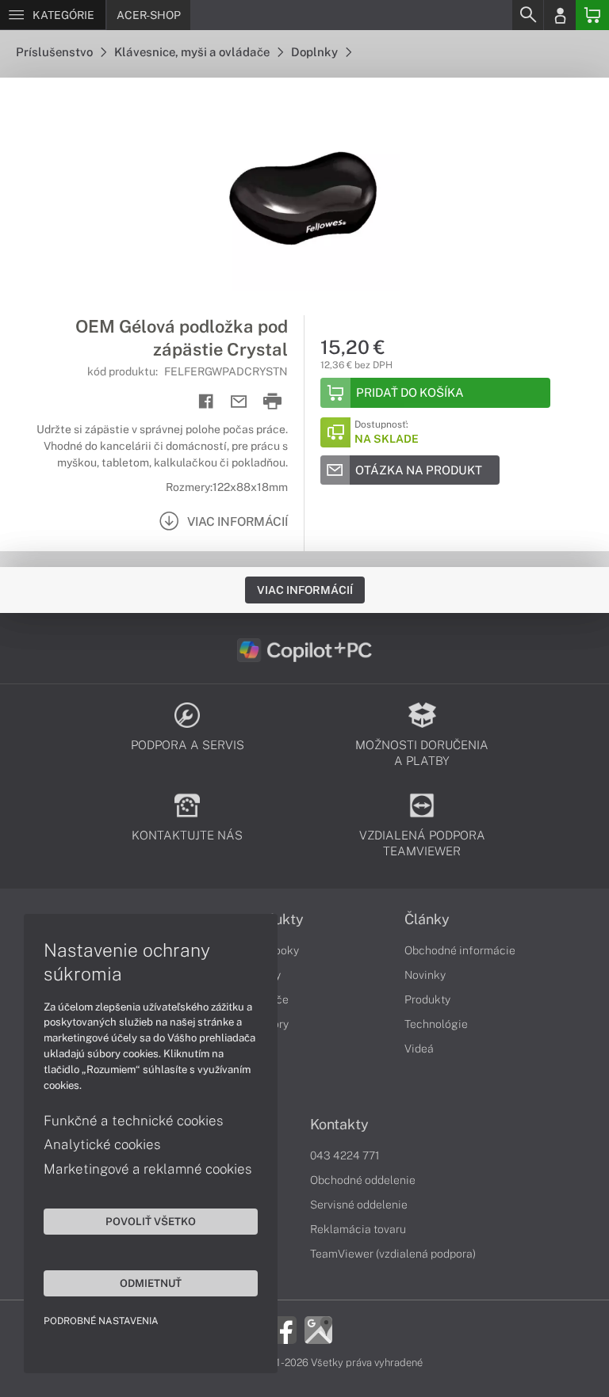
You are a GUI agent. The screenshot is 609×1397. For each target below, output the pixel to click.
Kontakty (339, 1124)
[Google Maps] (318, 1329)
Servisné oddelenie (359, 1204)
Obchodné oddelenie (363, 1180)
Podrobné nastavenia (101, 1321)
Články (427, 919)
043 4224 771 (345, 1155)
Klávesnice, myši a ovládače (193, 52)
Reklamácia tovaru (358, 1229)
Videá (419, 1048)
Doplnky (315, 52)
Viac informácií (305, 590)
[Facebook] (283, 1329)
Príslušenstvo (55, 52)
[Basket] (592, 15)
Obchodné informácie (459, 950)
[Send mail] (239, 401)
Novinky (425, 975)
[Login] (560, 15)
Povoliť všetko (150, 1221)
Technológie (436, 1024)
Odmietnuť (151, 1283)
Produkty (427, 999)
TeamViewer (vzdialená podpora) (393, 1253)
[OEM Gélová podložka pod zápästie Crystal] (304, 196)
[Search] (527, 15)
